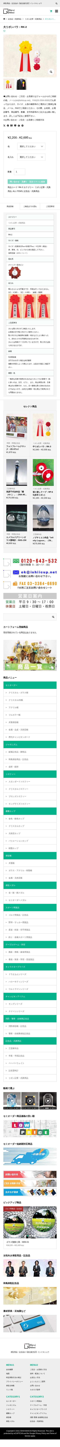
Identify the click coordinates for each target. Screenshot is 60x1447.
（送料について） (21, 253)
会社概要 (9, 1370)
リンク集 (9, 1390)
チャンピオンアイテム (38, 1413)
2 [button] (27, 1236)
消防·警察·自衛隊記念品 (39, 1417)
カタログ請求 (35, 1390)
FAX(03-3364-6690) (41, 100)
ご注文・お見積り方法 (38, 1370)
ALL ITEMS (18, 191)
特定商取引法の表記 (13, 1377)
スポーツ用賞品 (36, 1401)
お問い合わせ (35, 1386)
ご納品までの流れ (30, 206)
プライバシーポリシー (14, 1382)
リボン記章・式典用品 (16, 223)
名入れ (11, 157)
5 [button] (34, 1236)
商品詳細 (10, 206)
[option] (30, 1227)
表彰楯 (8, 1417)
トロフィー (10, 1409)
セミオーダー (11, 1401)
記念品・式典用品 (31, 191)
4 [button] (32, 1236)
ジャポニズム (11, 1405)
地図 (7, 1374)
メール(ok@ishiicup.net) (19, 100)
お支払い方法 (35, 1377)
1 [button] (25, 1236)
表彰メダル (10, 1421)
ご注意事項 (50, 206)
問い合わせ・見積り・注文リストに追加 (27, 182)
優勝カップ (10, 1413)
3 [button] (30, 1236)
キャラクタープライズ (38, 1409)
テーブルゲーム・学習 (38, 1405)
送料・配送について (37, 1374)
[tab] (10, 206)
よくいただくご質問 (37, 1382)
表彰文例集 (10, 1386)
